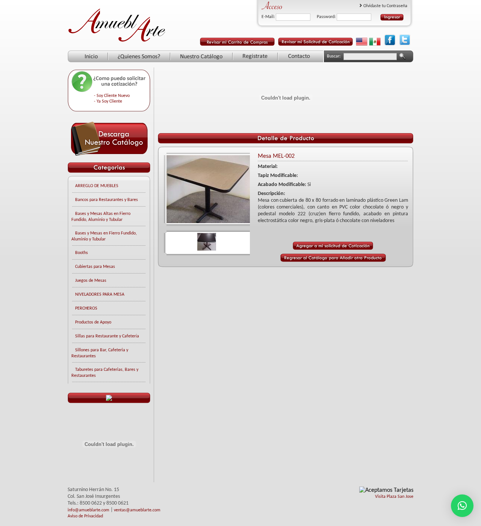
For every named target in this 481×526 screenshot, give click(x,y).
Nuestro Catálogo (201, 56)
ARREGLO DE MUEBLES (96, 186)
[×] (462, 505)
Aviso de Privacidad (85, 516)
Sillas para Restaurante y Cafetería (107, 336)
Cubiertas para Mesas (95, 267)
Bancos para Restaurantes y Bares (106, 200)
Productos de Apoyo (93, 322)
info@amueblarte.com (88, 510)
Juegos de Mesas (90, 280)
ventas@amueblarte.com (137, 510)
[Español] (375, 44)
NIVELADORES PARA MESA (99, 294)
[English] (362, 44)
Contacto (299, 56)
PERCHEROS (86, 308)
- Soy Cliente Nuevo (112, 96)
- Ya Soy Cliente (108, 101)
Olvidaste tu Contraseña (385, 6)
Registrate (255, 56)
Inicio (91, 56)
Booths (81, 253)
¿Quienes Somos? (139, 56)
